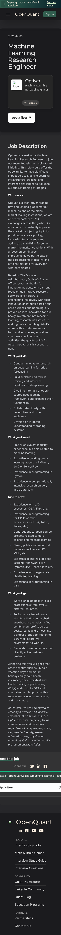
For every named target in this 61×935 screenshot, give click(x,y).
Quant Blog (23, 897)
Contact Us (23, 926)
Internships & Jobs (28, 845)
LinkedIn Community (29, 889)
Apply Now (19, 118)
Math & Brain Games (29, 853)
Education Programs (29, 904)
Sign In (50, 14)
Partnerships (24, 918)
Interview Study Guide (30, 860)
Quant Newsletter (27, 881)
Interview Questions (29, 868)
